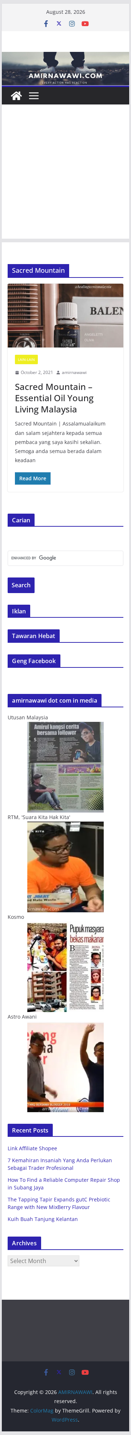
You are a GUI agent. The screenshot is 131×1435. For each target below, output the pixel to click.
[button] (65, 316)
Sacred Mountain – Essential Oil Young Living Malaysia (54, 398)
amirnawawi (74, 372)
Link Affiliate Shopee (32, 1148)
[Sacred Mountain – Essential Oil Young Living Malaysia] (65, 316)
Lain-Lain (26, 359)
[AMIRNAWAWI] (65, 57)
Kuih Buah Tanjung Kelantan (43, 1219)
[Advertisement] (65, 173)
